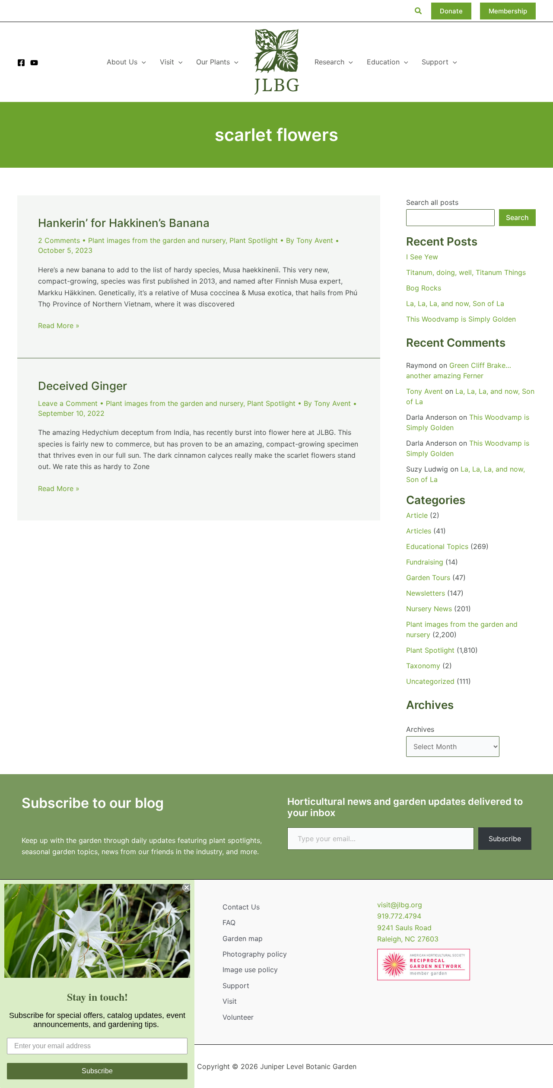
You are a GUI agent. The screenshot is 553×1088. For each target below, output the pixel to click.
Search (517, 217)
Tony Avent (424, 391)
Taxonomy (423, 665)
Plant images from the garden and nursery (157, 240)
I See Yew (422, 256)
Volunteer (238, 1017)
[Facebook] (21, 63)
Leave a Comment (68, 403)
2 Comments (59, 240)
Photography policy (254, 954)
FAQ (228, 922)
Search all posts (432, 202)
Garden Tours (428, 577)
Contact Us (241, 907)
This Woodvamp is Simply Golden (461, 319)
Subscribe (505, 838)
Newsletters (425, 593)
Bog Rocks (423, 288)
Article (417, 515)
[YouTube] (34, 63)
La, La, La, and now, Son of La (455, 303)
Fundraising (424, 562)
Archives (420, 729)
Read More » (58, 326)
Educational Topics (437, 546)
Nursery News (429, 608)
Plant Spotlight (253, 240)
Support (235, 985)
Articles (418, 530)
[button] (419, 11)
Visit (229, 1001)
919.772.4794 (399, 916)
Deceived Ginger (82, 385)
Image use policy (250, 969)
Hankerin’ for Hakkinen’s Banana (124, 223)
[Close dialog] (186, 887)
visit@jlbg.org (399, 904)
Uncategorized (430, 681)
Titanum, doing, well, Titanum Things (466, 272)
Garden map (242, 938)
